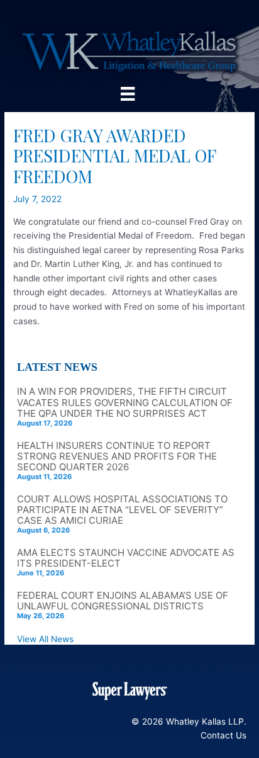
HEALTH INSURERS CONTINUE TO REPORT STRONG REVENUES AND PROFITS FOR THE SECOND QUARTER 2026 (117, 456)
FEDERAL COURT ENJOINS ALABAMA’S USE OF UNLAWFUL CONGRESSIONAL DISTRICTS (122, 600)
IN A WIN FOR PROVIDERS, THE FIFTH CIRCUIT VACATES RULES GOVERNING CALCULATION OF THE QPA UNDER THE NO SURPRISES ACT (125, 402)
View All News (45, 639)
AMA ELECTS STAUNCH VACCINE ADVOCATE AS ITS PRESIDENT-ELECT (125, 557)
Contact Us (223, 735)
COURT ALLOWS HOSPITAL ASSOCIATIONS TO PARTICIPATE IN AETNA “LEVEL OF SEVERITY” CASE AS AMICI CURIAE (122, 509)
